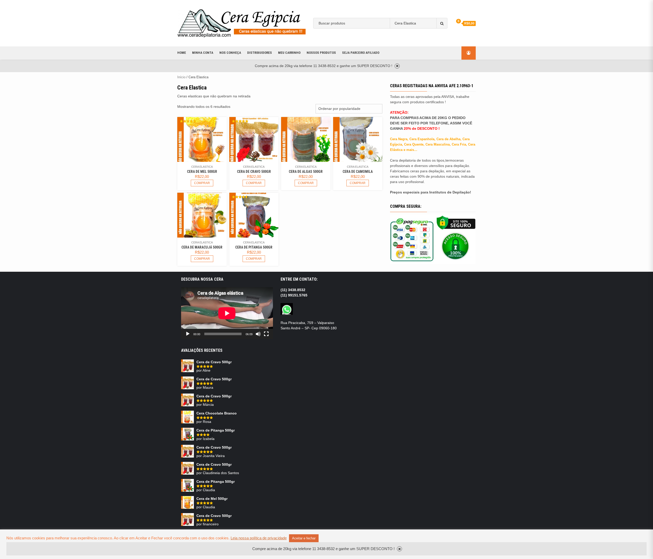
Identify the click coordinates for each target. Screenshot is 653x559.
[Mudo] (258, 333)
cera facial (427, 39)
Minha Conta (202, 53)
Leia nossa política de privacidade (259, 538)
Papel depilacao (360, 39)
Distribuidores (259, 53)
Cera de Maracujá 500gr (201, 247)
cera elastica (403, 39)
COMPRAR (202, 183)
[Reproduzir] (187, 333)
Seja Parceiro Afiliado (360, 53)
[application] (227, 313)
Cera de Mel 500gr (202, 172)
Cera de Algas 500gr (306, 172)
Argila (383, 39)
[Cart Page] (455, 23)
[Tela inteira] (266, 333)
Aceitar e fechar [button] (304, 538)
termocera (334, 39)
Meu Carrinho (289, 53)
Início (181, 77)
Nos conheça (230, 53)
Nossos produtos (321, 53)
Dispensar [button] (397, 66)
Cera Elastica (202, 166)
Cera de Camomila (358, 172)
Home (181, 53)
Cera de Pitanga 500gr (253, 247)
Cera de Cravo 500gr (254, 172)
